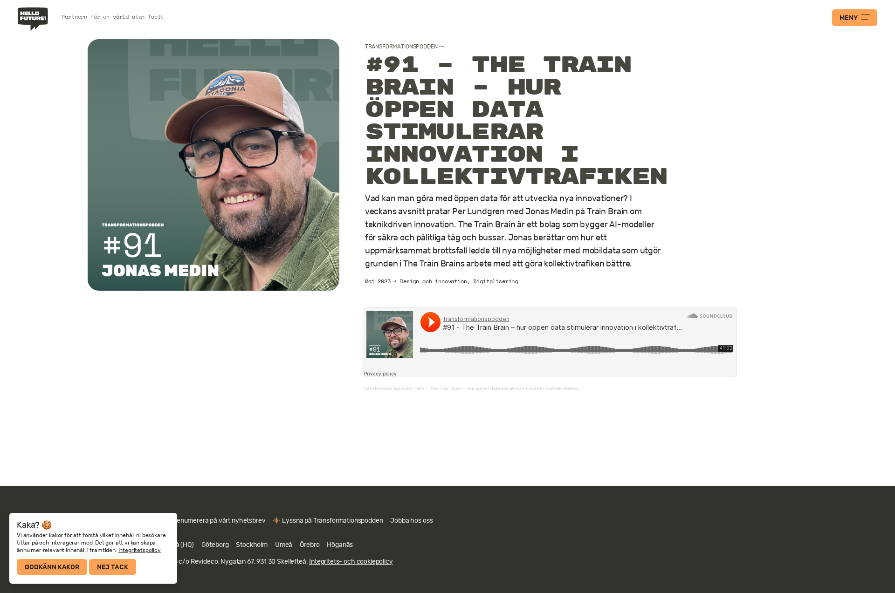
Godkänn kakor (52, 567)
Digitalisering (495, 281)
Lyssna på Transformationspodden (332, 520)
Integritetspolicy (139, 550)
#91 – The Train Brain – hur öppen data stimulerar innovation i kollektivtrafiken (498, 388)
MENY (848, 17)
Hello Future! (34, 19)
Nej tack (112, 567)
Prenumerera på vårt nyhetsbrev (217, 520)
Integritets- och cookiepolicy (350, 561)
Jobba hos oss (411, 520)
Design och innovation (433, 281)
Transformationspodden (401, 46)
